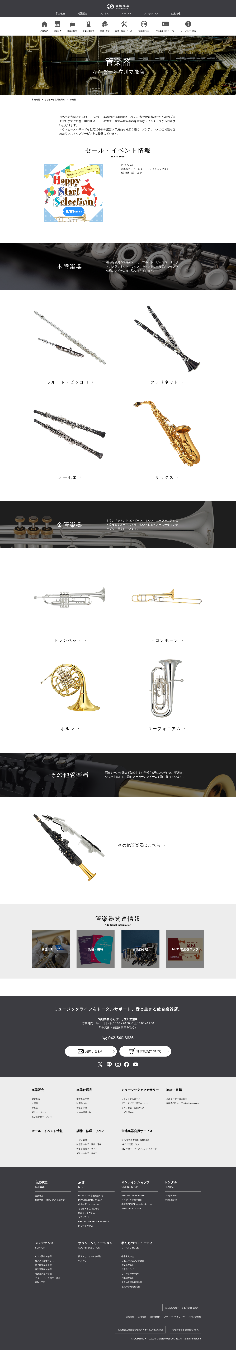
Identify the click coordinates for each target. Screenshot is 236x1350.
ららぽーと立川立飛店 (54, 99)
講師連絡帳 (155, 1316)
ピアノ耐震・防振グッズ (132, 1108)
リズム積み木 (127, 1112)
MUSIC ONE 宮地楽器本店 (90, 1195)
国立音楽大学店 (85, 1226)
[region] (118, 26)
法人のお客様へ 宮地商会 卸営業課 (182, 1308)
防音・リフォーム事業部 (89, 1256)
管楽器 (35, 1108)
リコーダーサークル (130, 1273)
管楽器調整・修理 (43, 1273)
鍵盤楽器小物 (83, 1099)
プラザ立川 (83, 1217)
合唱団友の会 (127, 1278)
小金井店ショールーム (88, 1204)
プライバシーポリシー (174, 1316)
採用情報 (142, 1316)
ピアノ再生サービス (44, 1261)
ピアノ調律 (82, 1140)
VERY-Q (82, 1261)
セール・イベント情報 (47, 1131)
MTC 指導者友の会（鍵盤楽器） (136, 1140)
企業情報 (130, 1316)
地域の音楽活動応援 (130, 1286)
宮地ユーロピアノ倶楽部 (132, 1261)
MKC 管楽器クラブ (185, 949)
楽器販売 (82, 13)
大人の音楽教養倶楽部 (131, 1282)
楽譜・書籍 (95, 949)
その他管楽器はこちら (139, 845)
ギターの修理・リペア (87, 1153)
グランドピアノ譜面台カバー (134, 1103)
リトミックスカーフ (130, 1099)
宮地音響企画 (171, 1200)
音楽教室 (39, 1195)
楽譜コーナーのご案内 (176, 1099)
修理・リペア (50, 949)
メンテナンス (151, 13)
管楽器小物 (140, 949)
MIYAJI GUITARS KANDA (90, 1200)
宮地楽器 (36, 99)
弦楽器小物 (82, 1103)
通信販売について (148, 1051)
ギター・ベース (39, 1112)
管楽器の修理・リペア (87, 1149)
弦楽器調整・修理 (43, 1269)
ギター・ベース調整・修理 (47, 1278)
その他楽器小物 (84, 1112)
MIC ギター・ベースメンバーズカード (139, 1149)
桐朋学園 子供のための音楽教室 (50, 1200)
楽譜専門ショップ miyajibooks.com (182, 1103)
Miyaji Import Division (131, 1208)
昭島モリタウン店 (86, 1213)
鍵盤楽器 (36, 1099)
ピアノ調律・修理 (43, 1256)
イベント (126, 13)
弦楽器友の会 (127, 1265)
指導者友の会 (127, 1256)
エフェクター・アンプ (42, 1117)
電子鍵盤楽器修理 (43, 1265)
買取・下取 (40, 1282)
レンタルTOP (171, 1195)
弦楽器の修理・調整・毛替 (89, 1144)
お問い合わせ (94, 1051)
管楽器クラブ (127, 1269)
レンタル (104, 13)
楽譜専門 (136, 1204)
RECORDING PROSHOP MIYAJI (93, 1221)
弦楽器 (35, 1103)
